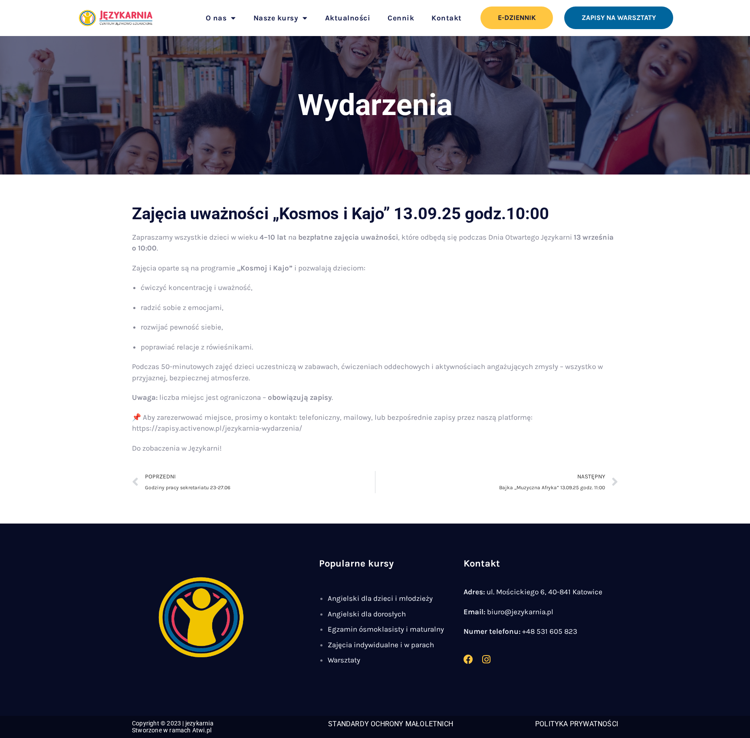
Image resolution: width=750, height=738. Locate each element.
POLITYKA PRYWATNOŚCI (576, 724)
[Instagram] (486, 659)
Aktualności (348, 17)
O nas (216, 17)
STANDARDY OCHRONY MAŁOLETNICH (390, 724)
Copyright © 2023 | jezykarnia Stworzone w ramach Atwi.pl (173, 726)
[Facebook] (468, 659)
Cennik (401, 17)
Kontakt (446, 17)
